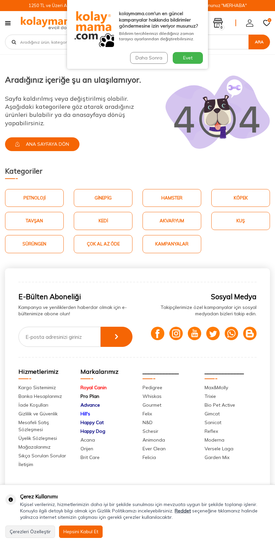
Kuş (240, 220)
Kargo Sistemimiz (37, 387)
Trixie (210, 396)
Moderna (214, 440)
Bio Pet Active (220, 405)
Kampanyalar (171, 243)
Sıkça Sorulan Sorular (42, 456)
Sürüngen (34, 243)
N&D (148, 422)
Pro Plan (89, 396)
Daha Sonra (148, 58)
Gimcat (212, 414)
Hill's (85, 414)
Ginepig (103, 197)
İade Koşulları (33, 405)
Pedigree (152, 387)
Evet (187, 58)
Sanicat (213, 422)
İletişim (25, 464)
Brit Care (90, 457)
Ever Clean (154, 449)
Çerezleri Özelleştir (30, 532)
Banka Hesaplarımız (40, 396)
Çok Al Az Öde (103, 243)
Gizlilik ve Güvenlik (38, 414)
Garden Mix (217, 457)
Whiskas (152, 396)
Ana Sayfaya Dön (46, 144)
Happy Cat (92, 422)
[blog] (250, 333)
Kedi (103, 220)
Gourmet (152, 405)
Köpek (241, 197)
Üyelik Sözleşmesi (37, 438)
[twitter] (213, 333)
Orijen (86, 449)
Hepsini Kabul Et (80, 532)
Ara (259, 41)
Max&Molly (216, 387)
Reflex (211, 431)
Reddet (183, 511)
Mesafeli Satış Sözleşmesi (33, 426)
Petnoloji (34, 197)
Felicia (149, 457)
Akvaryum (172, 220)
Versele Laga (219, 449)
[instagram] (176, 333)
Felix (147, 414)
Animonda (154, 440)
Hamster (171, 197)
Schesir (150, 431)
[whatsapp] (231, 333)
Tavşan (34, 220)
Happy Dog (92, 431)
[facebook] (157, 333)
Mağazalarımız (34, 447)
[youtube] (194, 333)
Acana (87, 440)
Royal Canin (93, 387)
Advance (90, 405)
